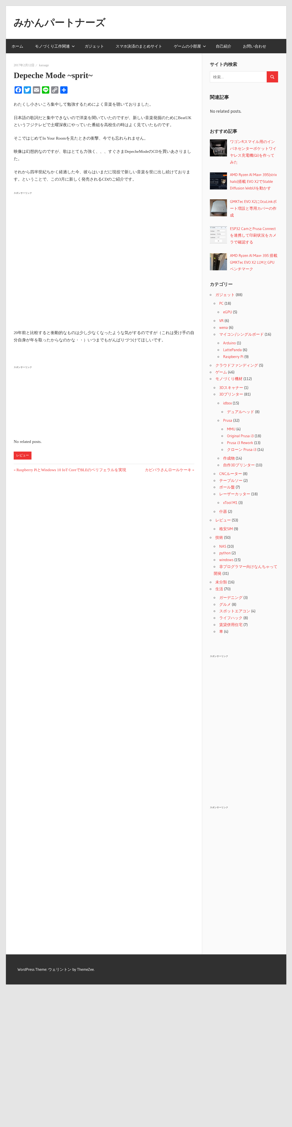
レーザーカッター (234, 493)
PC (221, 303)
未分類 (221, 582)
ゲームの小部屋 (187, 46)
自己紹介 (223, 46)
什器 (223, 511)
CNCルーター (230, 473)
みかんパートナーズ (60, 22)
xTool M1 (230, 502)
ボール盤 (227, 487)
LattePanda (232, 349)
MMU (231, 429)
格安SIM (226, 528)
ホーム (17, 46)
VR (221, 320)
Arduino (229, 342)
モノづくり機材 (228, 378)
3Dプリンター (231, 394)
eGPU (227, 311)
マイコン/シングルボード (241, 334)
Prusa (227, 420)
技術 (219, 537)
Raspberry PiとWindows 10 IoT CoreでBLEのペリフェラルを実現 (71, 470)
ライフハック (230, 617)
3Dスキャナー (231, 387)
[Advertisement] (104, 228)
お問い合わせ (254, 46)
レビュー (22, 455)
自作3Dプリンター (239, 465)
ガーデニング (230, 597)
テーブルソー (230, 480)
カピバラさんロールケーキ (168, 470)
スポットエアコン (234, 610)
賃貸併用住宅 (230, 624)
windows (226, 559)
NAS (222, 546)
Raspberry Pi (233, 356)
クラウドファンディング (236, 365)
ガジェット (94, 46)
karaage (44, 65)
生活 (219, 588)
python (225, 552)
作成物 (229, 458)
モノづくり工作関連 (52, 46)
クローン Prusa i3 (241, 449)
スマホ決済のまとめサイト (139, 46)
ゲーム (221, 372)
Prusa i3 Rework (240, 442)
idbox (227, 403)
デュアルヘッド (240, 411)
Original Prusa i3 (240, 435)
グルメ (225, 604)
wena (223, 327)
